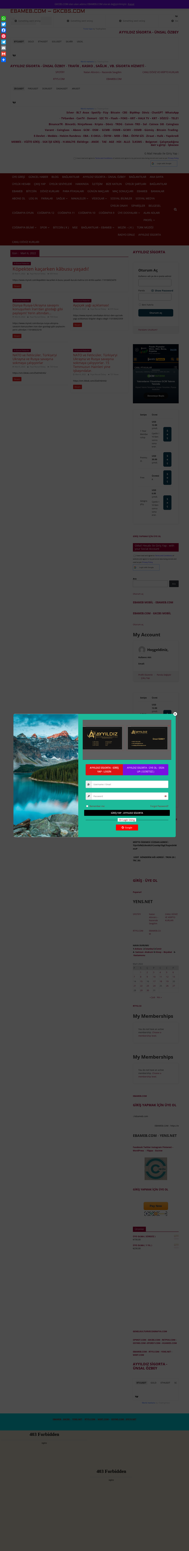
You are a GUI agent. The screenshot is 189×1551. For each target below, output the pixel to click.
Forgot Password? (159, 806)
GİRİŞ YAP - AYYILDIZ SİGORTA (127, 812)
